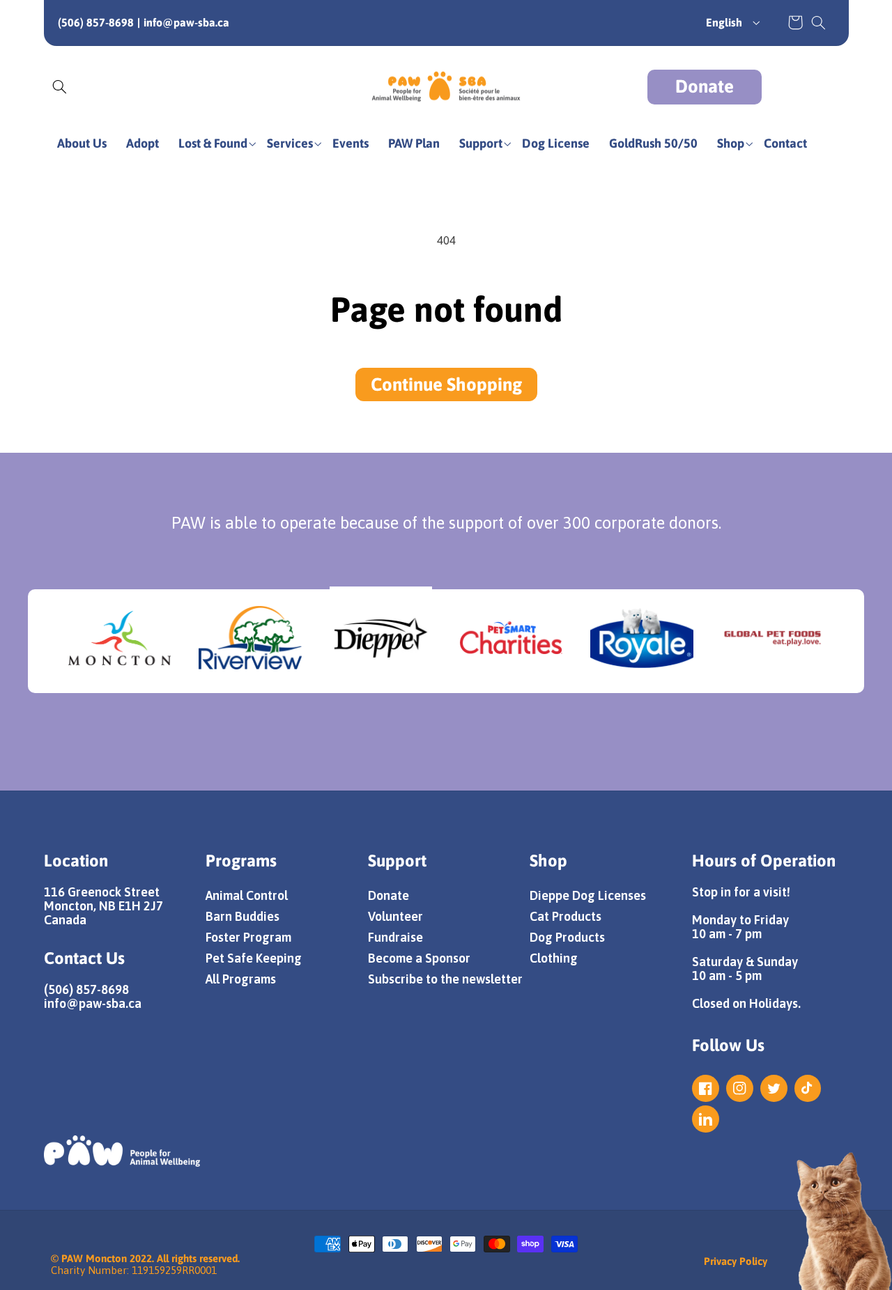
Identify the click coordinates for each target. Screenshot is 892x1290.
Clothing (554, 958)
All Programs (241, 979)
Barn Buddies (242, 916)
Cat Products (565, 916)
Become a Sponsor (419, 958)
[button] (818, 22)
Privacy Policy (735, 1261)
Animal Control (247, 895)
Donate (704, 86)
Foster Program (248, 937)
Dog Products (567, 937)
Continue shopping (446, 384)
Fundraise (395, 937)
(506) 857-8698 (96, 22)
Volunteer (395, 916)
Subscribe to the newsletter (445, 979)
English (724, 22)
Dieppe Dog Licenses (588, 895)
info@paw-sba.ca (186, 22)
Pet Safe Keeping (254, 958)
